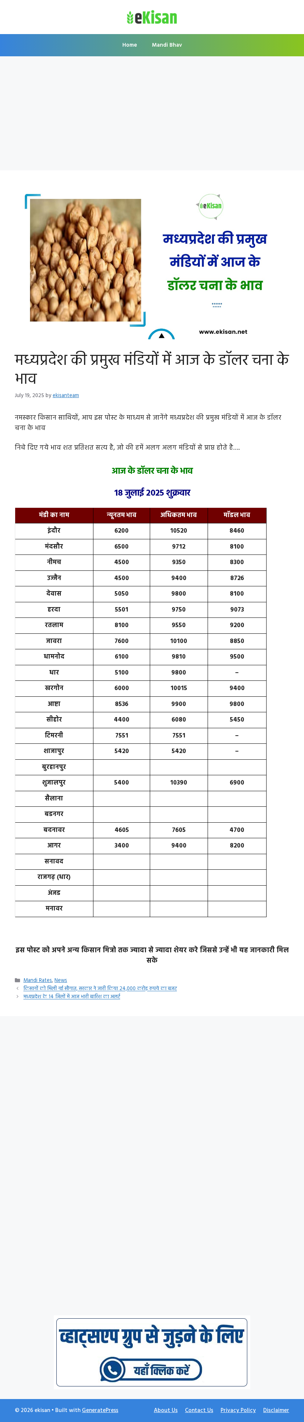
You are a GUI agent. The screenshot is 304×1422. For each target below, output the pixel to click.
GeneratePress (100, 1410)
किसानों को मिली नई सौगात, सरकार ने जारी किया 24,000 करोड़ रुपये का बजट (100, 989)
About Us (166, 1410)
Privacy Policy (238, 1410)
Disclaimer (276, 1410)
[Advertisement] (152, 115)
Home (129, 45)
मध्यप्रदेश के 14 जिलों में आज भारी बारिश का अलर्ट (71, 997)
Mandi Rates (37, 980)
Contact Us (199, 1410)
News (60, 980)
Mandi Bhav (167, 45)
